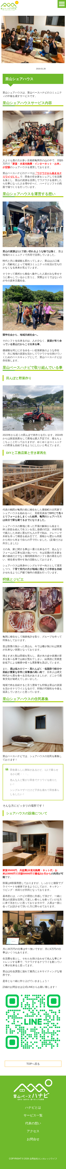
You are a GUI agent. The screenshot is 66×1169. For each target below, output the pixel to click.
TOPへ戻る (33, 1063)
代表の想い (33, 1123)
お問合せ (33, 1139)
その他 (55, 69)
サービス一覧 (33, 1115)
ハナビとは (33, 1107)
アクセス (33, 1131)
